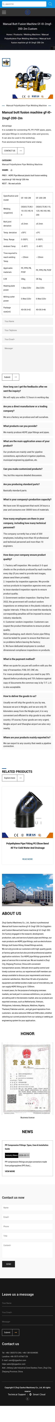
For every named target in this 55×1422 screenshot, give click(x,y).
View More (10, 1171)
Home (9, 34)
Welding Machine (32, 34)
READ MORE (27, 859)
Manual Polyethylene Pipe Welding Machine (22, 164)
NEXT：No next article (11, 183)
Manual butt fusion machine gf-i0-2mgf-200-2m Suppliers (26, 926)
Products (18, 34)
